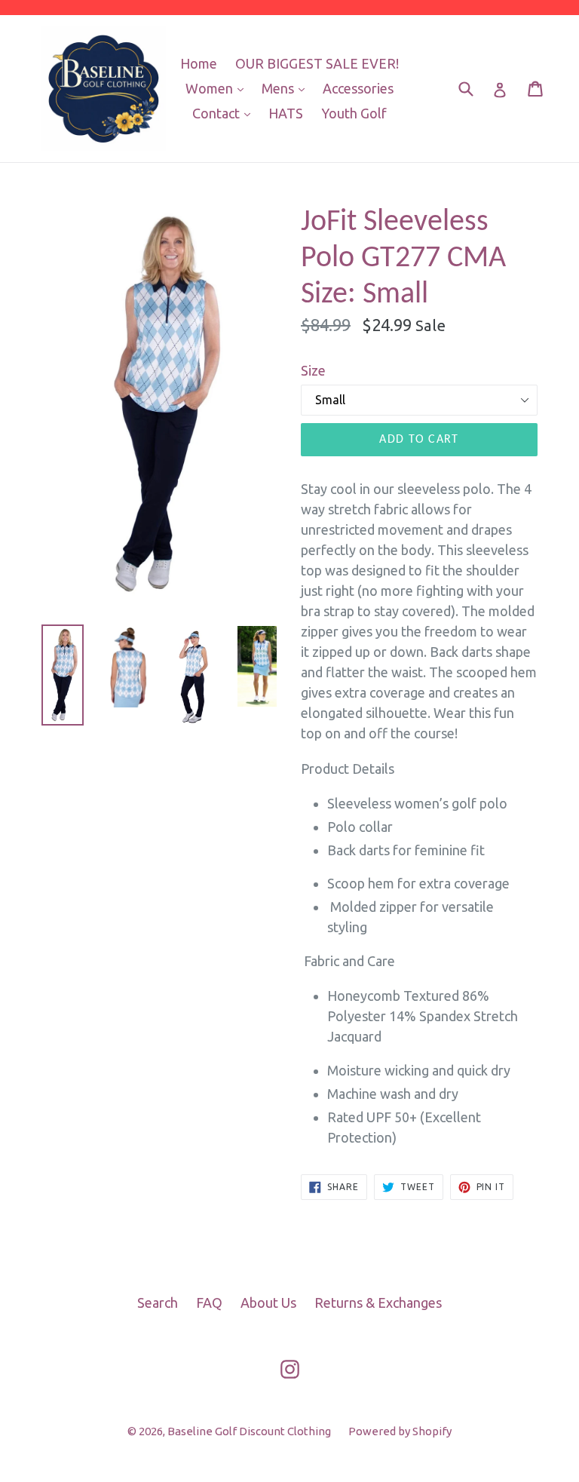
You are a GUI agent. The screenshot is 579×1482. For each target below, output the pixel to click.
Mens (287, 88)
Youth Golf (354, 113)
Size (313, 370)
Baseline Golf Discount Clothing (250, 1431)
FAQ (209, 1302)
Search (157, 1302)
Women (218, 88)
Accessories (358, 88)
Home (198, 63)
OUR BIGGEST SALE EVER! (317, 63)
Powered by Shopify (400, 1431)
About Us (268, 1302)
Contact (225, 113)
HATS (285, 113)
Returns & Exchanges (378, 1302)
